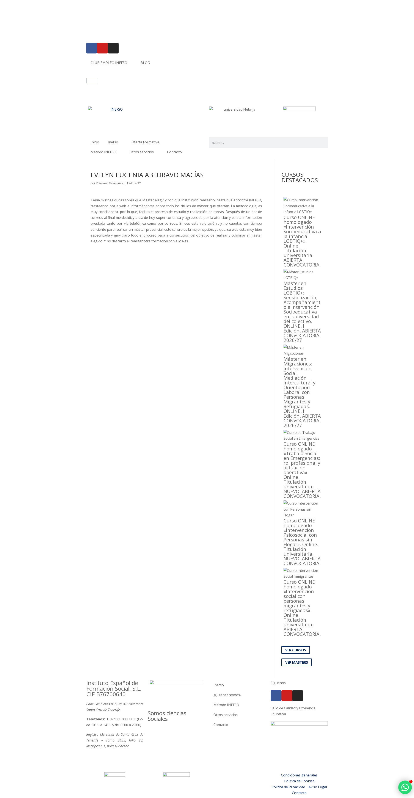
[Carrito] (91, 80)
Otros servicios (142, 152)
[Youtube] (102, 48)
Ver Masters (296, 662)
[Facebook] (91, 48)
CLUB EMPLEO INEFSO (109, 62)
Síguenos (278, 682)
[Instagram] (113, 48)
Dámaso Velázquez (109, 183)
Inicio (95, 142)
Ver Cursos (295, 649)
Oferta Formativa (145, 142)
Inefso (113, 142)
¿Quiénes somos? (227, 695)
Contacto (174, 152)
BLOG (145, 62)
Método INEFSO (103, 152)
